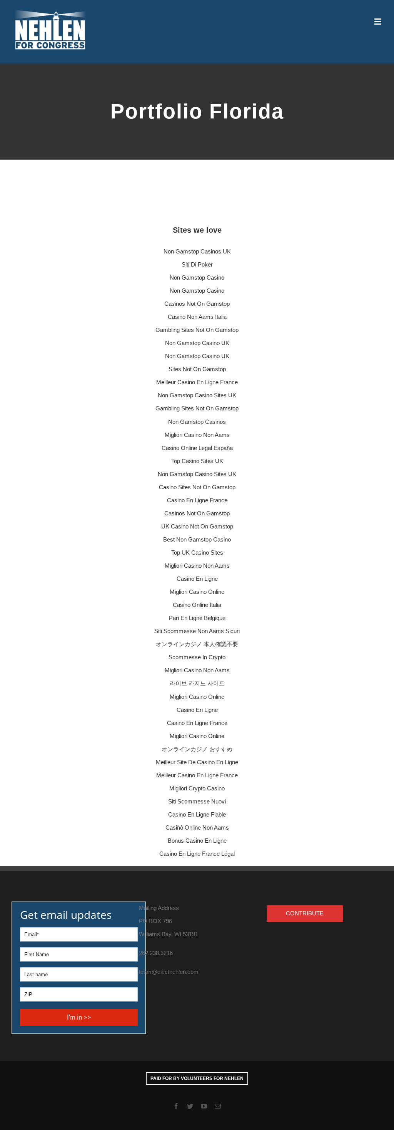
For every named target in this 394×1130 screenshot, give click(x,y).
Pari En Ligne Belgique (197, 618)
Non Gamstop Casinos (197, 421)
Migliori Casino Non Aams (197, 435)
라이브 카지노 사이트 (197, 683)
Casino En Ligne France (197, 500)
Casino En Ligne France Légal (197, 853)
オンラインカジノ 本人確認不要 (197, 644)
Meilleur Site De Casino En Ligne (197, 762)
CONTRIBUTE (305, 913)
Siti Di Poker (197, 264)
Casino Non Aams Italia (197, 316)
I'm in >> (79, 1017)
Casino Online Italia (197, 605)
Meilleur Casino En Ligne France (197, 382)
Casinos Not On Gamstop (197, 303)
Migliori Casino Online (197, 591)
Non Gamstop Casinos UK (197, 251)
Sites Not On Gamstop (197, 369)
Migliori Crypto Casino (197, 788)
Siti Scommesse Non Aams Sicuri (197, 631)
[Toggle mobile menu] (378, 21)
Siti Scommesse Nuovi (197, 801)
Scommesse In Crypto (197, 657)
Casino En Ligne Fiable (197, 814)
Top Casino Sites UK (197, 461)
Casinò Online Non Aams (197, 827)
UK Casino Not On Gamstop (197, 526)
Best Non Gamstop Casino (197, 539)
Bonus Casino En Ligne (197, 840)
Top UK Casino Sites (197, 552)
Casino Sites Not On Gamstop (197, 487)
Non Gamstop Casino (197, 277)
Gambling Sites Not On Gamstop (197, 330)
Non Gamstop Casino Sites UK (197, 395)
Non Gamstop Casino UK (197, 343)
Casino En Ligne (197, 578)
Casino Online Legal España (197, 448)
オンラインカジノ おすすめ (197, 749)
